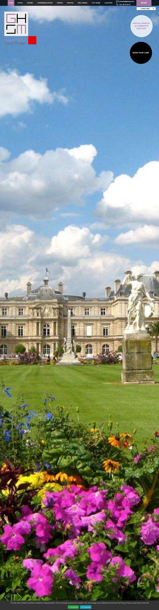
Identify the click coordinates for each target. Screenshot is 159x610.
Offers (60, 3)
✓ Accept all (73, 607)
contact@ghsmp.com (126, 1)
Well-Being (82, 3)
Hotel (20, 3)
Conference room (44, 3)
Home (11, 3)
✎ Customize (85, 607)
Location (108, 3)
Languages (145, 9)
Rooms (30, 3)
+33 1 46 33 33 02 (124, 4)
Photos (70, 3)
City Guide (96, 3)
